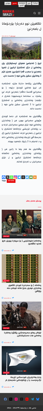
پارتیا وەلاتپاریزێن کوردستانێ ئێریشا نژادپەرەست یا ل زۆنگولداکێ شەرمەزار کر (23, 379)
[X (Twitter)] (10, 399)
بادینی (14, 3)
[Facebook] (3, 177)
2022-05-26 (5, 36)
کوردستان (13, 36)
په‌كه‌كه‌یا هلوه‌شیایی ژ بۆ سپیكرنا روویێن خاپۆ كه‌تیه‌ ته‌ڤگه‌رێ (21, 242)
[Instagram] (15, 177)
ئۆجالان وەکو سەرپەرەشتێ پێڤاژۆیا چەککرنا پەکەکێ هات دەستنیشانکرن (22, 334)
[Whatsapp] (11, 177)
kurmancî (22, 3)
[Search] (35, 13)
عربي (29, 3)
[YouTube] (26, 399)
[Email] (31, 177)
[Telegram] (19, 177)
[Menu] (39, 13)
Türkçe (35, 3)
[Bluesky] (37, 399)
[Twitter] (27, 177)
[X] (7, 177)
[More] (35, 177)
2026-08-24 (7, 251)
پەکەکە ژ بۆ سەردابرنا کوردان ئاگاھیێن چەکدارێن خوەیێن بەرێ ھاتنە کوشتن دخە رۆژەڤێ (24, 288)
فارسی (21, 5)
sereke (11, 181)
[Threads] (23, 177)
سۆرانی (7, 3)
